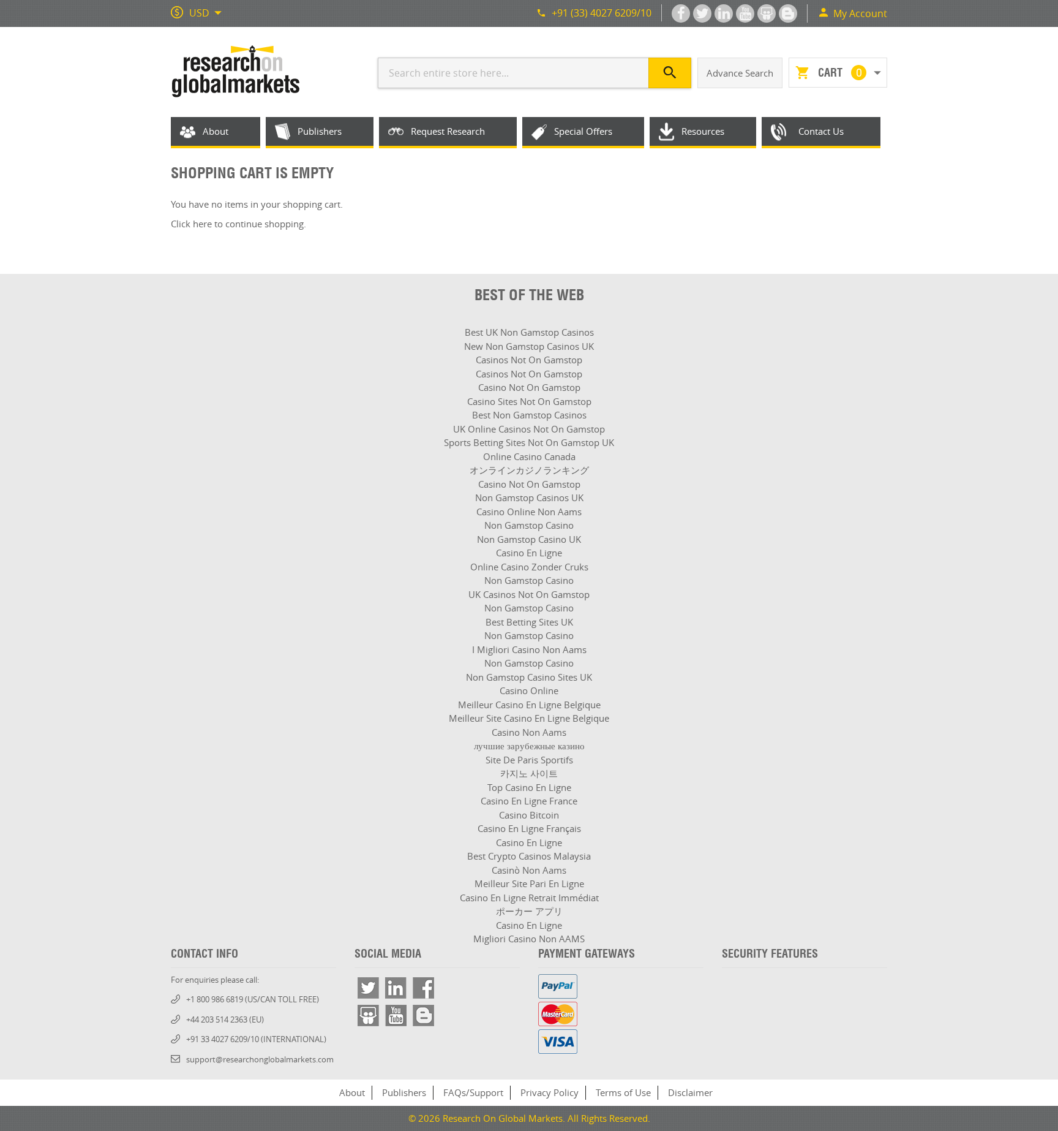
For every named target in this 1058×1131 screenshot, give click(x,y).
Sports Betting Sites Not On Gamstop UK (529, 442)
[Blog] (423, 1015)
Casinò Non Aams (529, 870)
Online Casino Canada (529, 456)
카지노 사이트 (529, 773)
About (215, 131)
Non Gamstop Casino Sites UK (529, 677)
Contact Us (821, 131)
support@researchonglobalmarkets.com (260, 1059)
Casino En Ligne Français (529, 828)
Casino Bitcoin (529, 815)
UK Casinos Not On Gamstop (529, 594)
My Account (860, 13)
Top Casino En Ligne (529, 787)
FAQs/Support (473, 1092)
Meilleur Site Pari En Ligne (529, 883)
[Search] (669, 73)
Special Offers (583, 131)
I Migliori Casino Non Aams (529, 649)
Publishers (320, 131)
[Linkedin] (396, 988)
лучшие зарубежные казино (529, 746)
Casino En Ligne (529, 553)
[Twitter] (368, 988)
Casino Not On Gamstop (529, 387)
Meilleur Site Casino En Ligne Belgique (529, 718)
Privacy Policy (549, 1092)
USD (199, 13)
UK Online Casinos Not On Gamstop (529, 429)
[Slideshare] (368, 1015)
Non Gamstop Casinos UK (529, 497)
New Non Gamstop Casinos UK (529, 346)
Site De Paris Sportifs (529, 760)
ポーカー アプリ (529, 911)
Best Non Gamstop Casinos (529, 415)
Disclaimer (690, 1092)
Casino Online (529, 690)
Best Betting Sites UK (529, 622)
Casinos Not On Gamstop (529, 360)
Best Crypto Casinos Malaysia (529, 856)
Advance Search (740, 73)
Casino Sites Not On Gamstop (529, 401)
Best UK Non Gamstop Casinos (529, 332)
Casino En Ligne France (529, 801)
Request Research (448, 131)
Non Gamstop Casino (529, 525)
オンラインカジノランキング (529, 470)
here (202, 224)
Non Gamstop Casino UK (529, 539)
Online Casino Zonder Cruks (529, 567)
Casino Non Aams (529, 732)
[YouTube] (396, 1015)
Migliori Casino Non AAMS (529, 938)
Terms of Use (623, 1092)
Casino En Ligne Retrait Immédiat (529, 897)
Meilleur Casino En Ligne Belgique (529, 704)
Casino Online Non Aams (529, 511)
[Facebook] (423, 988)
